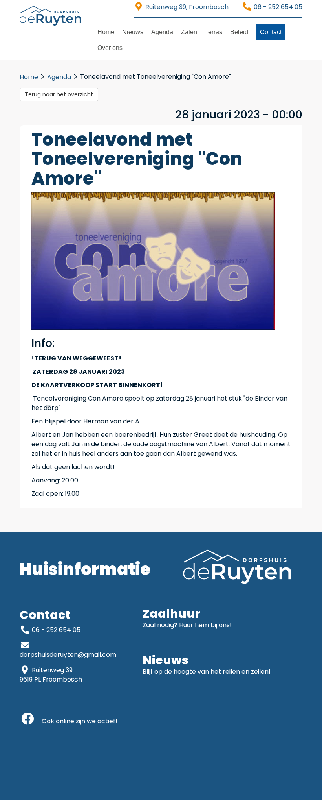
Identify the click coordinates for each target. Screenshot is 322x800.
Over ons (110, 47)
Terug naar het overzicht (59, 94)
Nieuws (132, 32)
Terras (213, 32)
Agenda (162, 32)
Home (105, 32)
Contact (271, 32)
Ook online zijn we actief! (76, 721)
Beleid (239, 32)
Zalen (189, 32)
